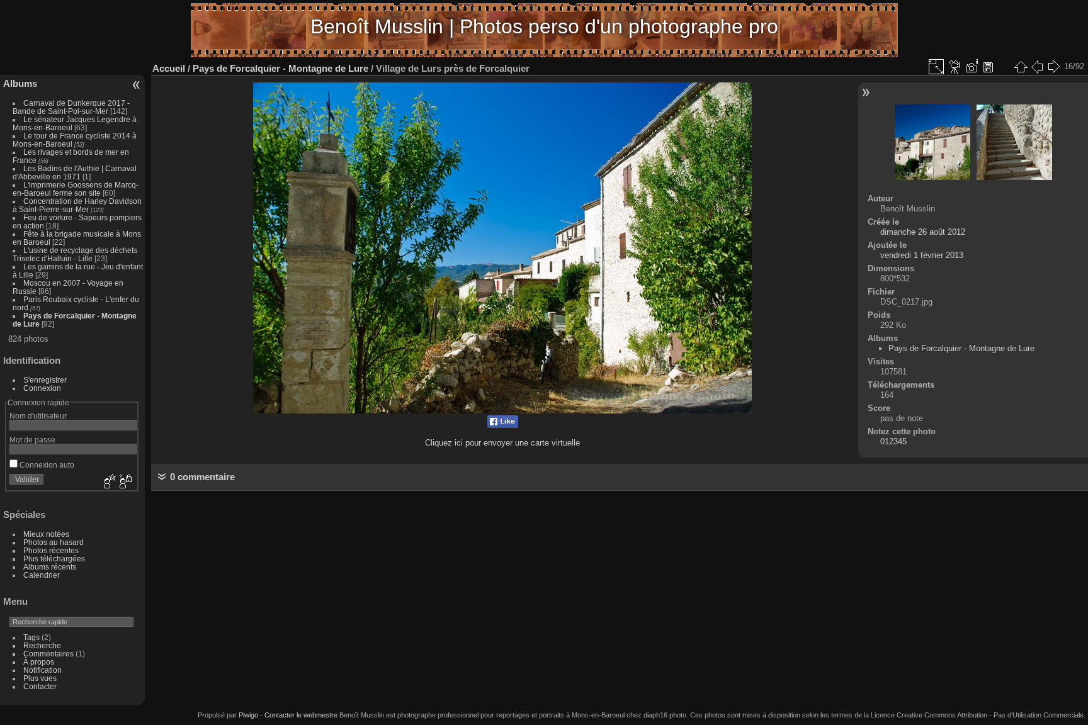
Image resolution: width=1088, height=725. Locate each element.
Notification (42, 670)
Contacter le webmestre (300, 715)
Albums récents (49, 567)
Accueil (168, 68)
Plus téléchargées (54, 558)
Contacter (40, 686)
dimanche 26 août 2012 (922, 232)
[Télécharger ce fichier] (988, 67)
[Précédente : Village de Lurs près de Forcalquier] (1037, 67)
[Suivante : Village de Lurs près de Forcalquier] (1053, 67)
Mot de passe (32, 440)
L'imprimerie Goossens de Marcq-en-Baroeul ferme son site (76, 189)
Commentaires (48, 653)
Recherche (42, 645)
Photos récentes (51, 550)
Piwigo (248, 715)
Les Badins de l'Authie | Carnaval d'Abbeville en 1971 (75, 172)
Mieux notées (46, 534)
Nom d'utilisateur (38, 416)
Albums (20, 83)
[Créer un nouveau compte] (108, 482)
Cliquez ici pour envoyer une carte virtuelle (502, 442)
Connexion (42, 388)
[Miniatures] (1020, 67)
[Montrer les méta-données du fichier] (971, 67)
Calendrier (41, 575)
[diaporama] (955, 67)
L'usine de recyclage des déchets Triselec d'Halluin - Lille (75, 254)
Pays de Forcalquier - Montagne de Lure (280, 68)
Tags (31, 637)
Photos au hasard (53, 542)
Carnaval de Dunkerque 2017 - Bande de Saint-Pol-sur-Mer (71, 107)
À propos (38, 662)
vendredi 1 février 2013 (921, 255)
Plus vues (40, 678)
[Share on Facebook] (502, 425)
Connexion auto (46, 465)
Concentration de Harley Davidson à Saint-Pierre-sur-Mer (77, 205)
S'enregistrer (45, 380)
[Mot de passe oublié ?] (124, 482)
